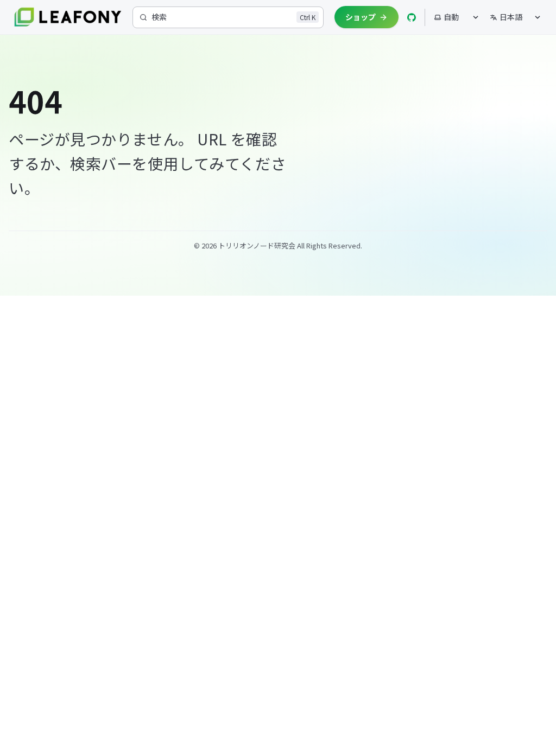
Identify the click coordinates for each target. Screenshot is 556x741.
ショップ (360, 16)
